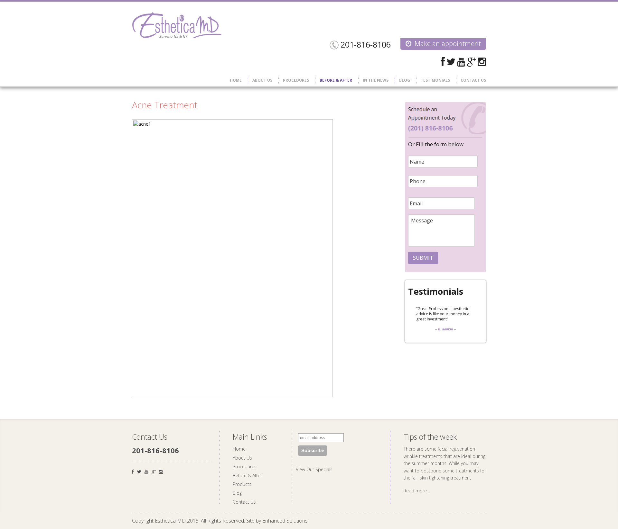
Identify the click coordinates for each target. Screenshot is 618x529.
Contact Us (473, 80)
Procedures (296, 80)
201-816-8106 (366, 44)
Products (242, 484)
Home (236, 80)
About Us (262, 80)
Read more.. (416, 491)
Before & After (336, 80)
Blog (404, 80)
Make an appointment (448, 43)
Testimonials (435, 80)
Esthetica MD (177, 25)
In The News (376, 80)
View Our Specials (314, 469)
